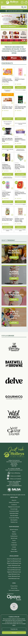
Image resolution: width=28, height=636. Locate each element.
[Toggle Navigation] (2, 2)
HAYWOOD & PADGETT (20, 150)
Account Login (14, 509)
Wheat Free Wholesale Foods (14, 563)
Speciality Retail (14, 515)
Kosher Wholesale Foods (14, 576)
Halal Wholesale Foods (14, 578)
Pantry (14, 540)
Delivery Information (14, 502)
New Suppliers (14, 520)
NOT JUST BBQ (10, 150)
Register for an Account (14, 506)
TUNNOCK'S (7, 90)
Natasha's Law (14, 522)
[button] (24, 24)
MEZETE (24, 204)
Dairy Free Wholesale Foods (14, 567)
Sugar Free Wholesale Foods (14, 561)
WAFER (24, 89)
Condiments (14, 544)
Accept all (14, 632)
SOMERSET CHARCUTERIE (7, 177)
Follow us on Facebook (15, 478)
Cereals (14, 547)
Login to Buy (7, 87)
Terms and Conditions (14, 590)
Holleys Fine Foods (12, 2)
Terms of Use (14, 588)
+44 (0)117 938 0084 (15, 468)
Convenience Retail (14, 511)
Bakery (14, 531)
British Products (14, 529)
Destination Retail (14, 513)
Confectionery (14, 536)
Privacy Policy (14, 586)
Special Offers (14, 551)
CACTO (11, 204)
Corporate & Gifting (14, 517)
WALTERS (24, 176)
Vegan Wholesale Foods (14, 574)
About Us (14, 500)
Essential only (14, 629)
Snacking (14, 534)
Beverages (14, 549)
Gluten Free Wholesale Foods (14, 558)
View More (22, 26)
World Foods (14, 538)
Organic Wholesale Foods (14, 565)
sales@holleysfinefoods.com (15, 470)
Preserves (14, 542)
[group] (14, 19)
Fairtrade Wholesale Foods (14, 569)
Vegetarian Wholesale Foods (14, 572)
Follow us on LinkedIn (15, 476)
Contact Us (14, 504)
